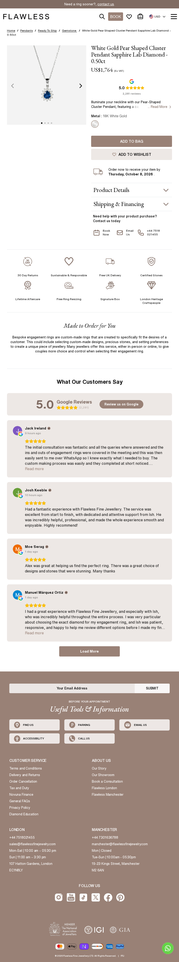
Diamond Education (23, 814)
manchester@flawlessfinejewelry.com (120, 844)
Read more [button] (34, 469)
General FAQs (19, 801)
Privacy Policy (19, 807)
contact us (105, 4)
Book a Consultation (107, 781)
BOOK (115, 16)
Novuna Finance (21, 794)
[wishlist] (130, 16)
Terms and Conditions (25, 768)
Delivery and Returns (24, 775)
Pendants (26, 30)
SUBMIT (152, 688)
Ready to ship (47, 30)
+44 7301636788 (105, 837)
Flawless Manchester (108, 794)
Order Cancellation (23, 781)
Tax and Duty (19, 788)
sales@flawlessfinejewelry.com (32, 844)
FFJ (122, 956)
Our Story (99, 768)
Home (11, 30)
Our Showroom (103, 775)
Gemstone (69, 30)
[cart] (141, 16)
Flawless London (104, 788)
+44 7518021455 (22, 837)
